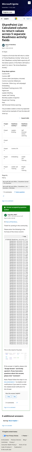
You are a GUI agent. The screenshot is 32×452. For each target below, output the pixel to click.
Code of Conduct (6, 447)
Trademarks (17, 447)
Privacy (12, 442)
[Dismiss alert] (29, 2)
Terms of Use (22, 444)
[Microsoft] (16, 19)
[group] (16, 146)
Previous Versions (16, 440)
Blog (24, 440)
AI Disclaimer (5, 440)
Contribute (4, 442)
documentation (9, 382)
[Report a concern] (3, 196)
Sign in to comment (7, 201)
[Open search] (24, 18)
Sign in (29, 18)
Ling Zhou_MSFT (12, 214)
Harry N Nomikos (10, 44)
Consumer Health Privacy (8, 444)
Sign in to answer (7, 425)
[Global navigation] (1, 18)
